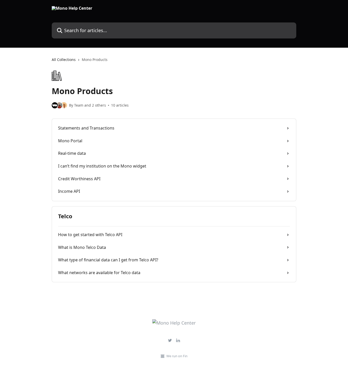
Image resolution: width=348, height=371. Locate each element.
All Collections (64, 59)
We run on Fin (177, 356)
